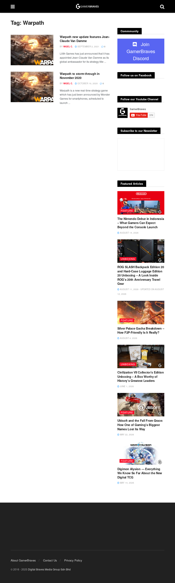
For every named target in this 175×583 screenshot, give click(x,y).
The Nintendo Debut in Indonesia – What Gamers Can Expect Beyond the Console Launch (140, 223)
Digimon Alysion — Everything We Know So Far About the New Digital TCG (139, 473)
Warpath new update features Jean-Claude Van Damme (85, 39)
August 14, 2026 (129, 232)
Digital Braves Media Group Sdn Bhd (49, 569)
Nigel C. (68, 46)
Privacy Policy (73, 560)
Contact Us (50, 560)
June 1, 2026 (126, 386)
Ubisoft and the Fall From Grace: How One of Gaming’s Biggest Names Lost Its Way (140, 424)
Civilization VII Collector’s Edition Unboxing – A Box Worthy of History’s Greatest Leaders (140, 376)
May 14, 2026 (126, 482)
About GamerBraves (23, 560)
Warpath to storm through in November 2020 (79, 75)
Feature (127, 210)
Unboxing (128, 258)
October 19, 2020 (87, 83)
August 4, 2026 (128, 338)
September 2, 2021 (88, 46)
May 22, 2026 (126, 434)
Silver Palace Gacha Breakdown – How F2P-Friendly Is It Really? (140, 330)
